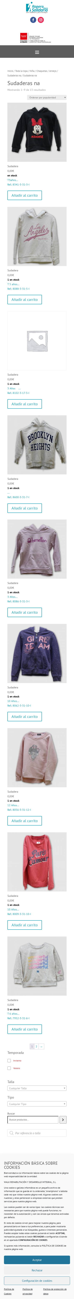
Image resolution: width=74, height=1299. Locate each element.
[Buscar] (63, 1120)
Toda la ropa (21, 71)
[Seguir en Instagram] (41, 20)
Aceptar (37, 1260)
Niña (32, 71)
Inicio (10, 71)
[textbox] (37, 1088)
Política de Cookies (9, 1291)
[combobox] (37, 1088)
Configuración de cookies (37, 1281)
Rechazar (37, 1270)
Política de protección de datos (55, 1291)
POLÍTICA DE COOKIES (52, 1245)
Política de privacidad (28, 1291)
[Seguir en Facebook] (33, 20)
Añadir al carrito (25, 195)
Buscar (11, 1113)
